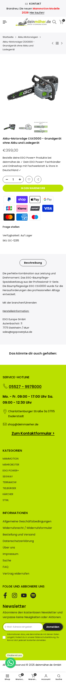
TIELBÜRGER (9, 488)
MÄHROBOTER (11, 464)
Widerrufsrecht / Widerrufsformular (27, 528)
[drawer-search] (54, 22)
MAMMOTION (10, 458)
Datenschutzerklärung (18, 541)
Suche (7, 560)
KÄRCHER (8, 494)
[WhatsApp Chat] (10, 662)
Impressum (10, 554)
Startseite (8, 37)
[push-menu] (5, 22)
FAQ (5, 567)
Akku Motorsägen (28, 37)
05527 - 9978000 (25, 386)
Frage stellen (11, 227)
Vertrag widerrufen (16, 574)
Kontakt (35, 3)
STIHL (6, 500)
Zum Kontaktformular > (33, 433)
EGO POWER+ (11, 470)
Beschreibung (33, 263)
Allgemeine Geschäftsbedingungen (27, 521)
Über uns (9, 547)
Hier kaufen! (37, 12)
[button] (29, 179)
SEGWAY (8, 476)
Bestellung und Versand (19, 535)
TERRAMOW (10, 482)
